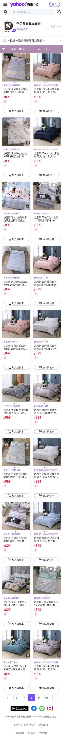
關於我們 (30, 724)
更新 (54, 716)
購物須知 (43, 724)
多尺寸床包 (40, 49)
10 (46, 698)
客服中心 (18, 724)
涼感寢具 (32, 49)
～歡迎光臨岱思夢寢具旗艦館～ (26, 40)
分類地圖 (43, 732)
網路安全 (20, 732)
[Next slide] (28, 67)
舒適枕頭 (49, 49)
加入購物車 (18, 111)
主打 (5, 49)
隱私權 (31, 732)
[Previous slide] (4, 67)
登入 (54, 4)
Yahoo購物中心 (24, 4)
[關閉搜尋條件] (9, 11)
